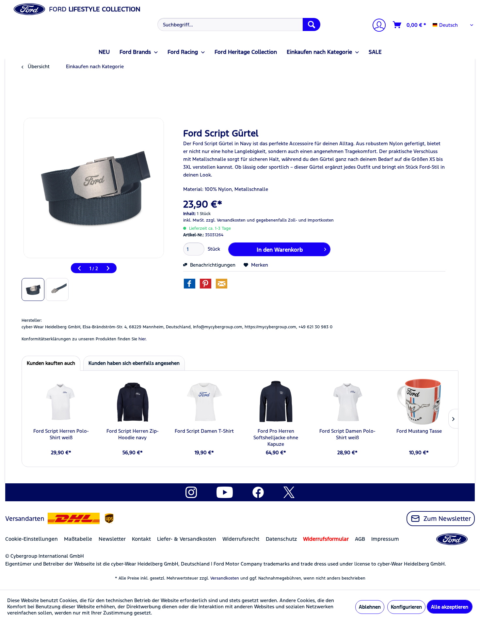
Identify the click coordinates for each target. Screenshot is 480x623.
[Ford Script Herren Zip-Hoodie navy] (132, 402)
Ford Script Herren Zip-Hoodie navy (132, 434)
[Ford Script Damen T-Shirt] (204, 402)
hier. (142, 339)
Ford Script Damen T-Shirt (204, 431)
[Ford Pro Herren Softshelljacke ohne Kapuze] (276, 402)
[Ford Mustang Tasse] (419, 402)
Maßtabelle (78, 539)
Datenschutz (281, 539)
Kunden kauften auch (51, 363)
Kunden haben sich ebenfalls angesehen (134, 363)
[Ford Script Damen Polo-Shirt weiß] (347, 402)
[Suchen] (311, 24)
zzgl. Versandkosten (226, 220)
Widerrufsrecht (240, 539)
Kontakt (141, 539)
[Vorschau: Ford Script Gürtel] (33, 289)
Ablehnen (370, 607)
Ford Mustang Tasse (419, 431)
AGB (360, 539)
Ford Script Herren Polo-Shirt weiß (61, 434)
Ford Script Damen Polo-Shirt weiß (347, 434)
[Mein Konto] (376, 26)
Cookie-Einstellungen (31, 539)
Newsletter (112, 539)
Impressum (385, 539)
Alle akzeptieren (449, 607)
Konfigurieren (406, 607)
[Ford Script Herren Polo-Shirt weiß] (61, 402)
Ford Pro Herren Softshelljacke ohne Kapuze (275, 437)
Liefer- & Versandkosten (186, 539)
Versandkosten (224, 578)
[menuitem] (238, 24)
